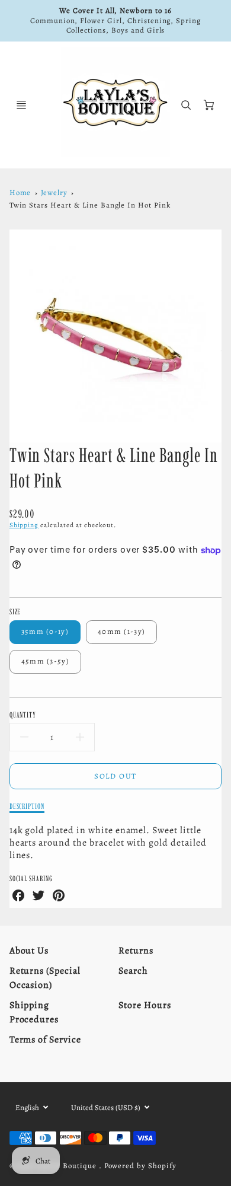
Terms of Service (45, 1039)
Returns (135, 950)
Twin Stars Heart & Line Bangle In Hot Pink (90, 205)
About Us (29, 950)
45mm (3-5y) (45, 661)
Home (20, 192)
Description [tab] (27, 806)
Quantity (23, 714)
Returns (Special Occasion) (45, 977)
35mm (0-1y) (45, 631)
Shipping (24, 525)
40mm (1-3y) (121, 631)
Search (133, 970)
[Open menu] (21, 105)
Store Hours (144, 1005)
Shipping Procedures (34, 1012)
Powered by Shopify (140, 1166)
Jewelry (54, 192)
